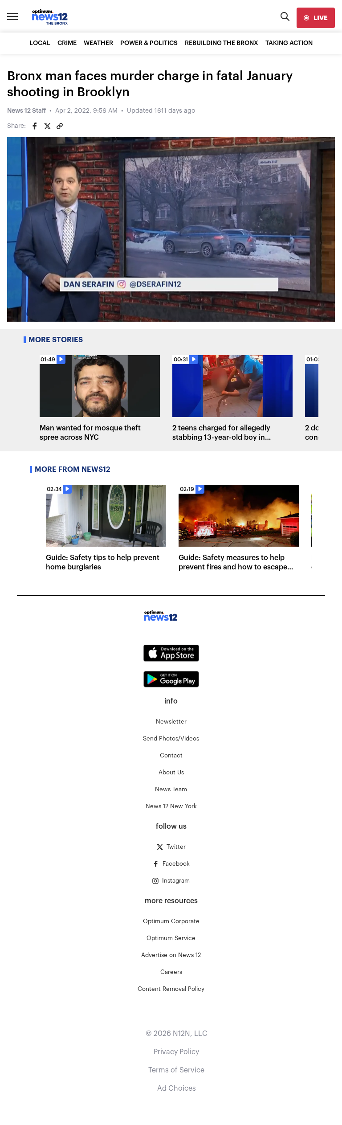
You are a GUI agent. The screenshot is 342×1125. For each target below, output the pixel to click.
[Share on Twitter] (47, 126)
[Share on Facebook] (34, 126)
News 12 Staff (26, 111)
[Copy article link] (59, 126)
